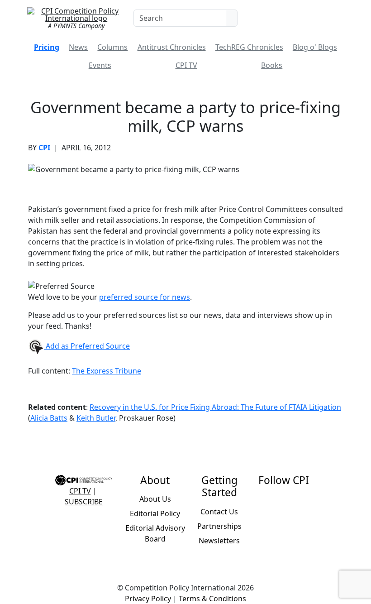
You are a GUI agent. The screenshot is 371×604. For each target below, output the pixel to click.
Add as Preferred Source (87, 346)
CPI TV (186, 65)
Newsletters (219, 541)
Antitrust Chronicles (172, 47)
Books (271, 65)
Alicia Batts (48, 418)
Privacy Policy (148, 599)
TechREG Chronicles (249, 47)
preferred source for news (144, 297)
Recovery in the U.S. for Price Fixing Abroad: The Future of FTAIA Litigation (215, 407)
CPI (44, 148)
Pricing (46, 47)
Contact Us (219, 512)
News (78, 47)
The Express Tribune (106, 371)
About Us (155, 499)
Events (100, 65)
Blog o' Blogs (315, 47)
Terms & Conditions (212, 599)
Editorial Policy (155, 513)
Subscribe (84, 502)
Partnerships (219, 526)
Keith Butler (95, 418)
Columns (112, 47)
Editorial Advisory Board (155, 533)
